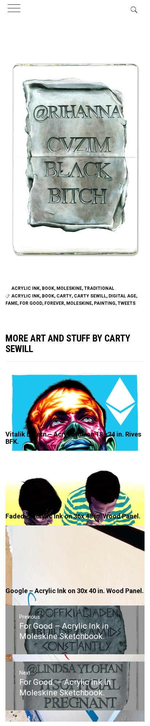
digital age (122, 296)
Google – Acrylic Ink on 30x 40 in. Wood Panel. (74, 591)
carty (64, 296)
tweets (126, 303)
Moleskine (69, 288)
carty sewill (90, 296)
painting (104, 303)
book (48, 288)
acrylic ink (25, 296)
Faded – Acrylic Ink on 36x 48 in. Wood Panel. (73, 516)
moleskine (79, 303)
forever (54, 303)
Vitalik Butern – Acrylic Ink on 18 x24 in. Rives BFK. (73, 437)
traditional (99, 288)
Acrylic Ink (25, 288)
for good (31, 303)
